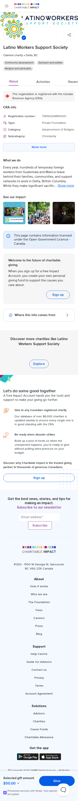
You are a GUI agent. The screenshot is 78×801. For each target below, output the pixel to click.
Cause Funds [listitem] (39, 729)
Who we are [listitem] (39, 594)
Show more (39, 147)
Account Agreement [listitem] (39, 693)
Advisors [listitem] (39, 713)
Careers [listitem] (39, 618)
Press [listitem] (39, 626)
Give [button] (56, 781)
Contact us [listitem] (39, 670)
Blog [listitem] (39, 634)
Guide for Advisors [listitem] (39, 662)
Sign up (58, 295)
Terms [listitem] (39, 685)
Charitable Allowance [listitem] (39, 737)
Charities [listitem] (39, 721)
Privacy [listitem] (39, 678)
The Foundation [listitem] (39, 602)
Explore (39, 364)
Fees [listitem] (39, 610)
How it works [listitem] (39, 586)
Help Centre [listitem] (39, 654)
